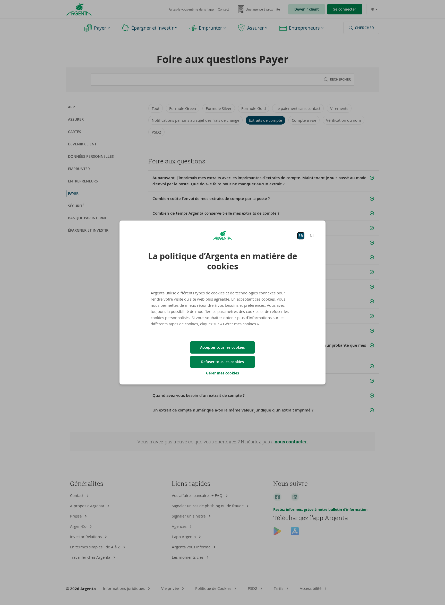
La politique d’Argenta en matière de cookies (222, 261)
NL (312, 235)
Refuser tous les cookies (222, 361)
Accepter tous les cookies (222, 347)
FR (300, 235)
